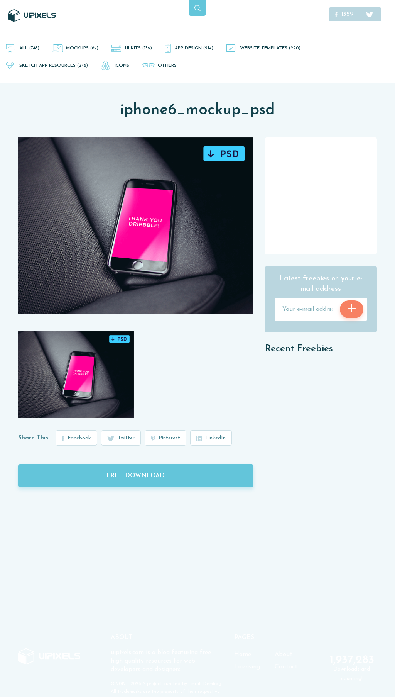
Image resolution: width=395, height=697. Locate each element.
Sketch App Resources (53, 65)
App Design (194, 48)
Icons (122, 65)
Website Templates (270, 48)
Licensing (247, 667)
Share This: (33, 438)
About (283, 654)
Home (242, 654)
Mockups (82, 48)
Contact (286, 667)
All (29, 48)
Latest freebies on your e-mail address (321, 284)
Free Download (135, 476)
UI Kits (138, 48)
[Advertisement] (323, 195)
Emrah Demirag (205, 684)
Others (167, 65)
